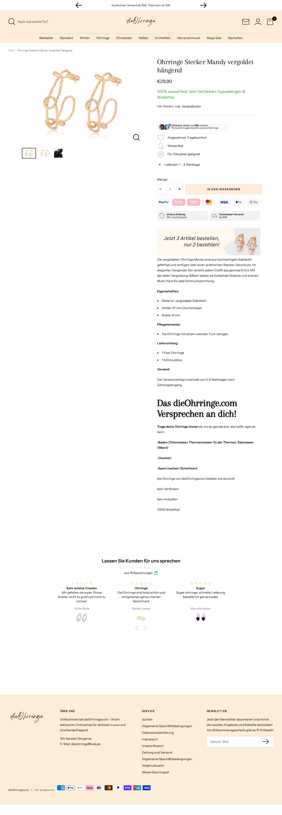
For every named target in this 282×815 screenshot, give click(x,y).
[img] (141, 567)
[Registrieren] (266, 741)
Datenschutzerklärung (158, 733)
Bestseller (46, 38)
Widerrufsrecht (153, 766)
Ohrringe (102, 38)
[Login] (258, 21)
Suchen (147, 719)
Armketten (163, 38)
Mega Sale (214, 38)
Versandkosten (191, 106)
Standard (66, 38)
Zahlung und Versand (157, 752)
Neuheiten (235, 38)
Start (11, 50)
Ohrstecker (124, 38)
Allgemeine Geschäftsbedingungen (167, 726)
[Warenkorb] (270, 21)
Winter (85, 38)
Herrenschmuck (188, 38)
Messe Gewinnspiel (155, 772)
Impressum (150, 739)
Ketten (143, 38)
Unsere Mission (153, 746)
